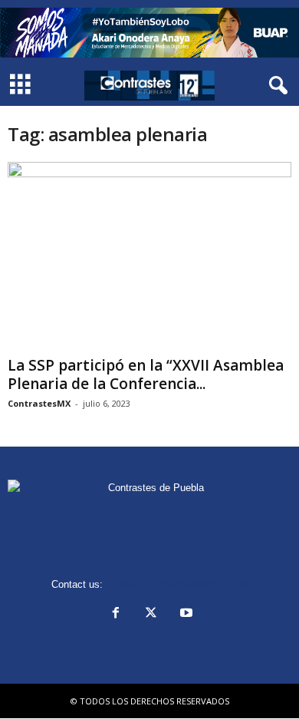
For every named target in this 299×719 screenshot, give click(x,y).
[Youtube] (185, 614)
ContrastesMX (39, 403)
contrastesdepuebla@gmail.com (177, 584)
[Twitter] (151, 614)
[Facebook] (115, 614)
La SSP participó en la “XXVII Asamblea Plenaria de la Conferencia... (146, 374)
